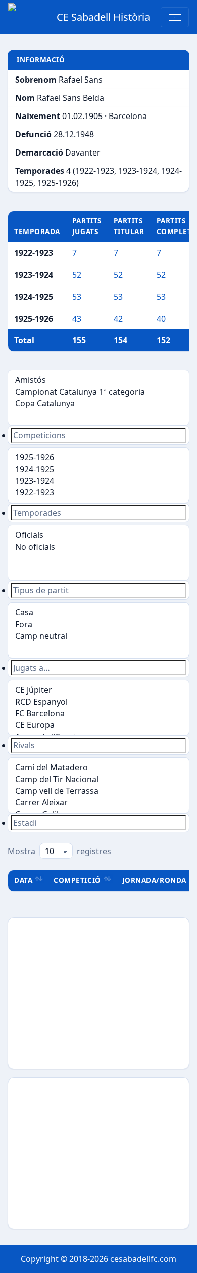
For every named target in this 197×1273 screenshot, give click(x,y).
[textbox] (98, 435)
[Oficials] (98, 535)
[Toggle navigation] (175, 17)
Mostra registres (59, 851)
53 (76, 296)
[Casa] (98, 613)
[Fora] (98, 624)
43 (76, 318)
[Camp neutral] (98, 636)
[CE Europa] (98, 725)
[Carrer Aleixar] (98, 802)
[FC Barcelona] (98, 713)
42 (118, 318)
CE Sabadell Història (103, 17)
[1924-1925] (98, 469)
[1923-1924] (98, 481)
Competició (77, 880)
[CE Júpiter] (98, 690)
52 (76, 274)
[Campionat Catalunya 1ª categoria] (98, 392)
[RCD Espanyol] (98, 702)
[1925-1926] (98, 458)
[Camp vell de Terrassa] (98, 791)
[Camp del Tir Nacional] (98, 779)
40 (161, 318)
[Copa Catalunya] (98, 403)
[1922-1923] (98, 492)
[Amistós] (98, 380)
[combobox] (98, 435)
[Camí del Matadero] (98, 768)
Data (23, 880)
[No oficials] (98, 547)
